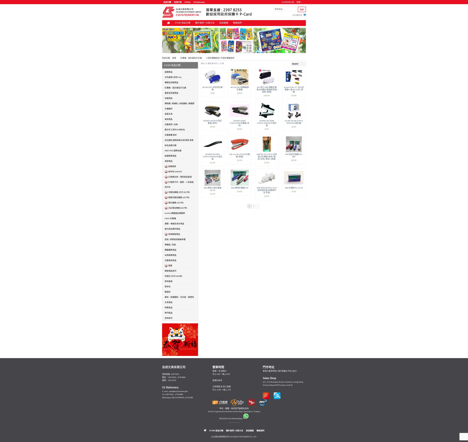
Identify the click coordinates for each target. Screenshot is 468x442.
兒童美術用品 (170, 260)
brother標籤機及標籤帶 (175, 213)
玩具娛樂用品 (170, 255)
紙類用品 (168, 72)
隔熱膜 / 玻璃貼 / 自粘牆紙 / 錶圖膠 (179, 103)
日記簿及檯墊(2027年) (177, 208)
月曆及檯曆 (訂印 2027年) (179, 192)
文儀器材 (168, 108)
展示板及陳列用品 (172, 229)
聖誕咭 (168, 292)
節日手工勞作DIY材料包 (175, 129)
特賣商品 (168, 307)
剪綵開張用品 (174, 234)
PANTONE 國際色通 (173, 150)
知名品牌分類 (170, 145)
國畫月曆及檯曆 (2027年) (179, 197)
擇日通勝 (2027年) (176, 202)
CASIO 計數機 (170, 218)
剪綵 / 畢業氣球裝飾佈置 (175, 239)
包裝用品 (168, 98)
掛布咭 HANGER (175, 171)
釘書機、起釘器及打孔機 (191, 58)
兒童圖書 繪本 (171, 135)
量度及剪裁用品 (171, 93)
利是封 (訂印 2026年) (173, 276)
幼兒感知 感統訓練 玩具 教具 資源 (179, 140)
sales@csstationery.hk (178, 391)
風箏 (170, 265)
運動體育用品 (170, 250)
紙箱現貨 (172, 166)
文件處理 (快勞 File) (173, 77)
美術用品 (168, 119)
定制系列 (168, 318)
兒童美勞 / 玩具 (171, 124)
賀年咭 (168, 286)
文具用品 (168, 302)
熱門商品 (168, 313)
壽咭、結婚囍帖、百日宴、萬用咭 (179, 297)
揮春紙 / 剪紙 (170, 244)
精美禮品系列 (170, 271)
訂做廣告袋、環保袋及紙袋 (180, 177)
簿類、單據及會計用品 (174, 223)
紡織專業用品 (170, 156)
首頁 (174, 58)
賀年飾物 (168, 281)
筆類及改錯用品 (171, 82)
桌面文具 (168, 114)
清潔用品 (168, 161)
